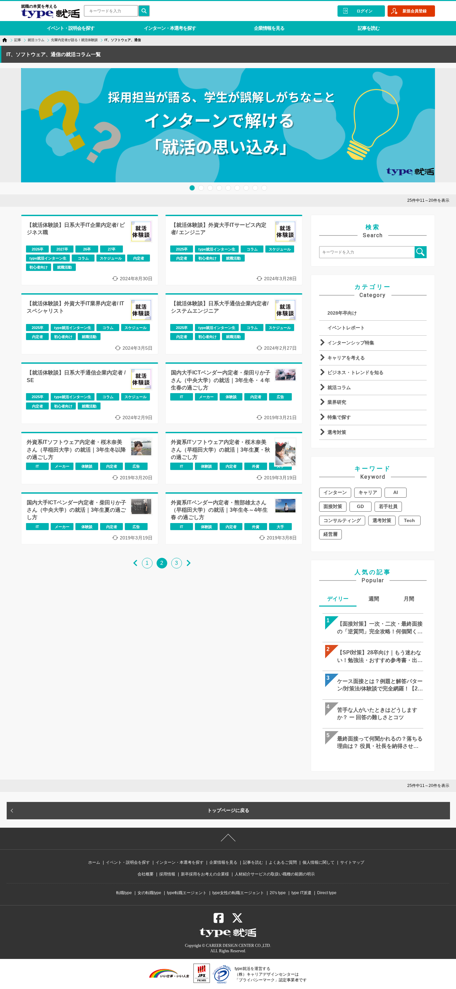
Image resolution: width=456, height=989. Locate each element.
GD (360, 506)
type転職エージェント (187, 892)
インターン (335, 492)
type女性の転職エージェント (238, 892)
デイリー (338, 599)
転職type (124, 892)
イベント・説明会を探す (70, 28)
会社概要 (146, 874)
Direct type (326, 892)
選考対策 (336, 432)
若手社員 (388, 506)
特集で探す (339, 417)
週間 (374, 599)
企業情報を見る (269, 28)
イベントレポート (346, 327)
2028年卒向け (342, 313)
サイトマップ (352, 862)
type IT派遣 (301, 892)
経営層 (330, 534)
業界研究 (336, 402)
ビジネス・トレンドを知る (355, 372)
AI (395, 492)
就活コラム (339, 387)
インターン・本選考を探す (170, 28)
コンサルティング (342, 520)
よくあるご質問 (283, 862)
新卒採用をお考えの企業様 (205, 874)
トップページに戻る (228, 810)
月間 (409, 599)
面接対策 (332, 506)
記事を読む (369, 28)
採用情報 (167, 874)
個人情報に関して (318, 862)
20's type (278, 892)
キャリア (368, 492)
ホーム (94, 862)
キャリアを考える (346, 357)
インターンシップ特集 (350, 342)
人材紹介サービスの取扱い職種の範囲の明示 (275, 874)
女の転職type (149, 892)
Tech (409, 520)
